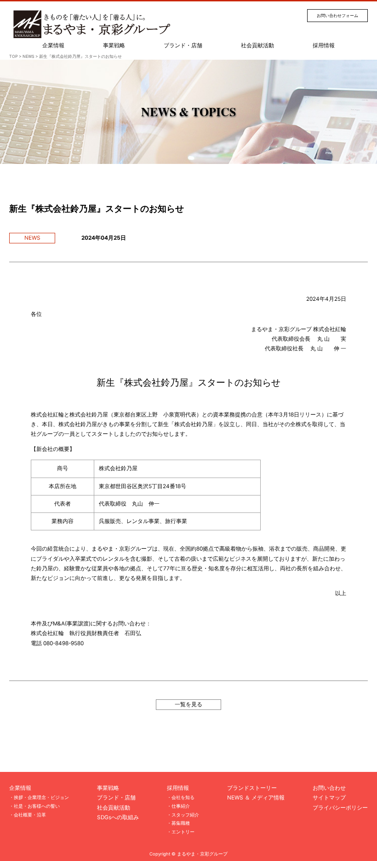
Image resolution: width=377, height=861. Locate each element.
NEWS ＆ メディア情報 (256, 797)
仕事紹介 (180, 806)
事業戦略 (114, 45)
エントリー (182, 831)
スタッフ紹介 (185, 814)
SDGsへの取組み (118, 817)
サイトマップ (329, 797)
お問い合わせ (329, 788)
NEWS (32, 238)
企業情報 (53, 45)
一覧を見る (188, 704)
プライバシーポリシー (340, 808)
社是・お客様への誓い (37, 806)
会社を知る (182, 797)
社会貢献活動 (257, 45)
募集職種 (180, 823)
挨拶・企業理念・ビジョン (41, 797)
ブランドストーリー (252, 788)
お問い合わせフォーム (337, 15)
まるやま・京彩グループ (202, 853)
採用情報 (324, 45)
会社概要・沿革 (30, 814)
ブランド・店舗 (183, 45)
